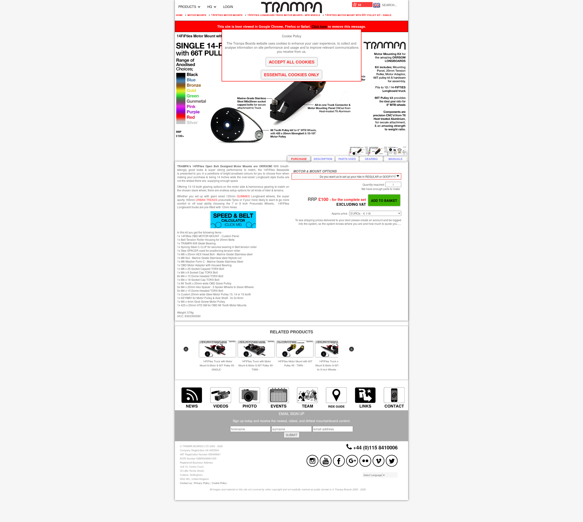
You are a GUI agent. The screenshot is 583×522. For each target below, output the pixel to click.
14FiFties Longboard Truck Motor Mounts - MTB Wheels (283, 15)
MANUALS (395, 159)
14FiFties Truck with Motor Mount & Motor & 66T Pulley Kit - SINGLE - (217, 365)
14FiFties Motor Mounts (227, 15)
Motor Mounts (196, 15)
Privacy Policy (202, 483)
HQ (209, 6)
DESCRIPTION (323, 159)
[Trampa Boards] (291, 12)
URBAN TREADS (206, 200)
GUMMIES (243, 196)
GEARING (371, 159)
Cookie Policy (219, 483)
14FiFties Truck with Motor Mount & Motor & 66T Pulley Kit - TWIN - (256, 365)
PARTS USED (347, 159)
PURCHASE (299, 159)
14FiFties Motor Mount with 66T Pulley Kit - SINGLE (358, 15)
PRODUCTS (187, 6)
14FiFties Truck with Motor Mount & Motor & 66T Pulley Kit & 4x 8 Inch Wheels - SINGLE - (333, 365)
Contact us (186, 483)
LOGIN (228, 6)
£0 (359, 5)
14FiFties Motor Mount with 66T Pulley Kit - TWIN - (295, 363)
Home (179, 15)
